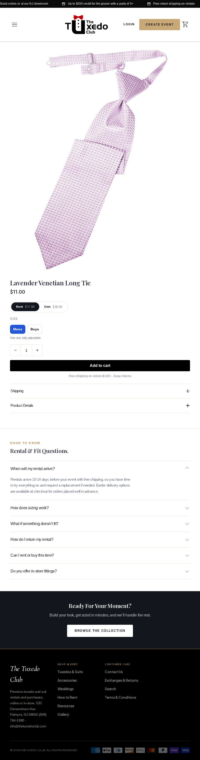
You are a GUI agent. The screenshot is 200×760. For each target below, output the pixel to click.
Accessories (67, 680)
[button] (14, 24)
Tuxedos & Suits (70, 672)
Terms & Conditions (120, 697)
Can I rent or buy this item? (32, 555)
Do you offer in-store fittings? (33, 571)
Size (14, 318)
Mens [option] (17, 329)
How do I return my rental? (31, 539)
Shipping (16, 391)
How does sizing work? (29, 508)
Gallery (63, 714)
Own (53, 307)
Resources (66, 706)
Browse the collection (100, 631)
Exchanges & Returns (121, 680)
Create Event (160, 24)
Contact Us (114, 672)
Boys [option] (34, 329)
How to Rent (67, 697)
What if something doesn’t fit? (34, 524)
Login (129, 24)
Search (110, 689)
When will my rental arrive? (32, 469)
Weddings (66, 689)
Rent (25, 307)
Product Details (21, 405)
